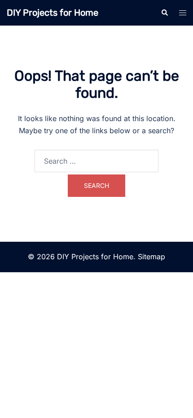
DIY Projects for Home (52, 12)
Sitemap (151, 256)
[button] (164, 12)
